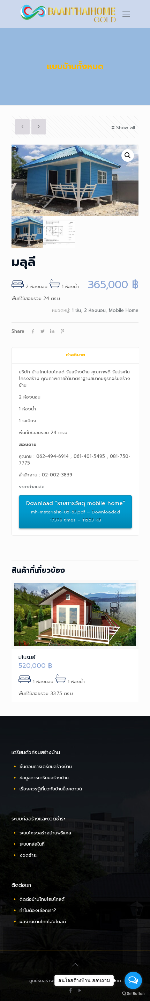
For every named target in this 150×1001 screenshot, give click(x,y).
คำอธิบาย (75, 354)
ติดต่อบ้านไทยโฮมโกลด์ (42, 899)
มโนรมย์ (26, 657)
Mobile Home (123, 310)
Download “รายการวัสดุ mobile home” (75, 511)
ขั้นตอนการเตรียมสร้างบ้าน (46, 766)
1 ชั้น (76, 310)
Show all (125, 127)
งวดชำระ (28, 855)
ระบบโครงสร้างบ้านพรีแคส (45, 833)
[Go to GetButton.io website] (133, 994)
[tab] (75, 355)
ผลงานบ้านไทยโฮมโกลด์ (43, 921)
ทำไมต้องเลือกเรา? (38, 910)
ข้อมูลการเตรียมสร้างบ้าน (44, 777)
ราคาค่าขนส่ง (32, 486)
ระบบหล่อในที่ (32, 844)
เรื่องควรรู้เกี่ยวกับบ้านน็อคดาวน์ (51, 789)
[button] (127, 155)
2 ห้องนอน (95, 310)
